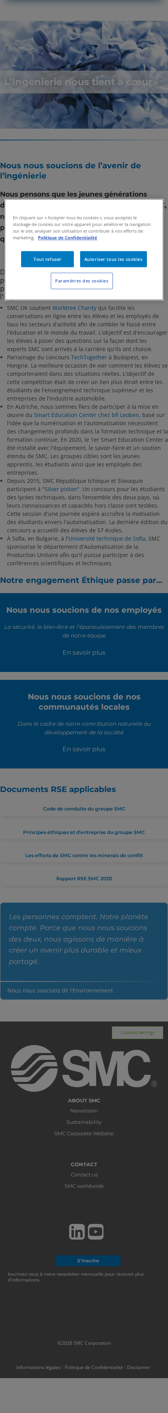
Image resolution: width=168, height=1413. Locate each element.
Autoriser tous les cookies (113, 259)
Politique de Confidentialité (67, 238)
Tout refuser (48, 259)
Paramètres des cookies (82, 281)
